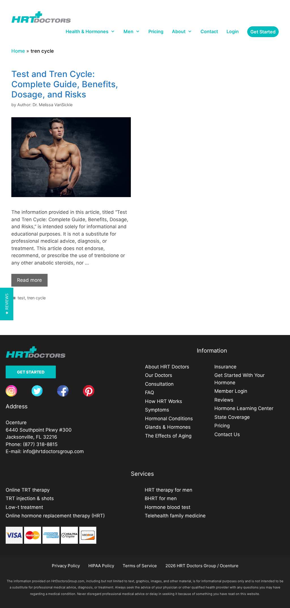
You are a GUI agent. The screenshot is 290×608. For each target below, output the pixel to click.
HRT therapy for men (168, 490)
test (21, 297)
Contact (209, 31)
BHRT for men (161, 498)
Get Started (30, 372)
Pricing (155, 31)
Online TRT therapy (28, 490)
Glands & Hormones (168, 427)
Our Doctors (158, 375)
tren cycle (36, 297)
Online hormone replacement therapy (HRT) (55, 516)
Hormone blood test (167, 507)
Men (128, 31)
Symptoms (157, 410)
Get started (263, 32)
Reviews (223, 400)
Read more (29, 280)
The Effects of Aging (168, 436)
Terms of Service (140, 565)
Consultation (159, 384)
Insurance (225, 367)
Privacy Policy (66, 565)
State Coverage (232, 417)
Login (233, 31)
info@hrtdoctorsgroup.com (53, 451)
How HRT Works (163, 401)
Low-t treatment (24, 507)
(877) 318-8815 (40, 444)
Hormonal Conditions (169, 418)
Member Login (230, 391)
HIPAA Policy (101, 565)
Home (18, 51)
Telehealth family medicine (175, 516)
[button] (6, 304)
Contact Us (227, 434)
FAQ (149, 392)
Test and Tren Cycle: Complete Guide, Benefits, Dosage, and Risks (64, 84)
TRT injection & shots (30, 498)
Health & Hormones (87, 31)
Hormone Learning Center (243, 408)
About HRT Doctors (167, 367)
